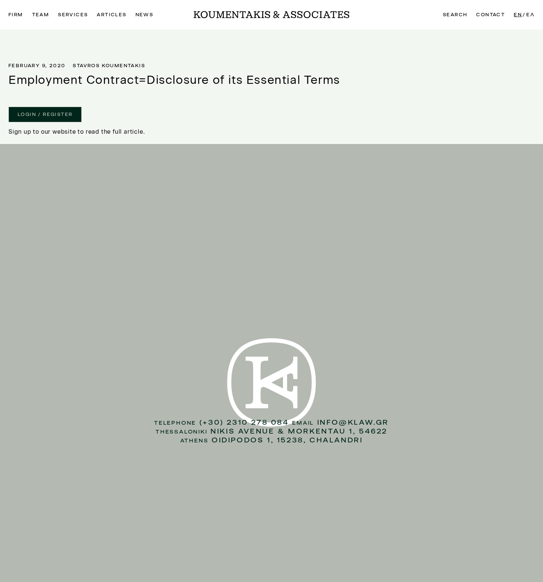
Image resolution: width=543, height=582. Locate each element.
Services (73, 14)
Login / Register (45, 114)
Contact (490, 14)
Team (40, 14)
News (145, 14)
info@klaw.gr (353, 422)
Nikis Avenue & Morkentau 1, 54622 (299, 431)
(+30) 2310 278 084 (244, 422)
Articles (111, 14)
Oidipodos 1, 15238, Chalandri (287, 440)
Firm (15, 14)
